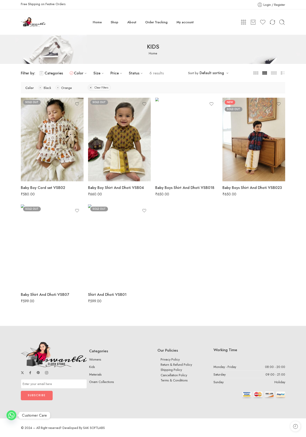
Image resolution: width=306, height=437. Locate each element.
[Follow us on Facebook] (30, 372)
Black (100, 155)
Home (97, 22)
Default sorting (212, 73)
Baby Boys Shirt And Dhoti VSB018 (184, 187)
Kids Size (26, 147)
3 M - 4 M (33, 160)
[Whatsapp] (11, 415)
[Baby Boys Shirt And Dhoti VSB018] (186, 140)
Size (96, 73)
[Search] (282, 22)
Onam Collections (101, 381)
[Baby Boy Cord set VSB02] (52, 140)
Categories (54, 73)
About (131, 22)
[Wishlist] (77, 104)
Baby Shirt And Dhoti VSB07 (45, 294)
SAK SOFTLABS (94, 427)
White (100, 268)
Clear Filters (101, 88)
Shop (114, 22)
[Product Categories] (243, 22)
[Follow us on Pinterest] (38, 372)
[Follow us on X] (22, 372)
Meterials (95, 374)
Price (114, 73)
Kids (92, 366)
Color (78, 73)
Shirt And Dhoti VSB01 (107, 294)
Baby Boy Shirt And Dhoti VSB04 (116, 187)
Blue (100, 275)
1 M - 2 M (33, 153)
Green (100, 162)
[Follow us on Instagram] (47, 373)
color (91, 149)
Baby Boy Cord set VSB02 (43, 187)
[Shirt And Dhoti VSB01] (119, 246)
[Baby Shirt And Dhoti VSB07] (52, 246)
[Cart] (253, 22)
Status (134, 73)
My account (185, 22)
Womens (95, 359)
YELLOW (100, 168)
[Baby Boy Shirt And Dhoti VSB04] (119, 140)
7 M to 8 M (33, 174)
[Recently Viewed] (295, 426)
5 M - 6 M (33, 167)
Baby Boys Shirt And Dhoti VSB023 (252, 187)
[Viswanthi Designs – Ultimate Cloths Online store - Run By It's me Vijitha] (33, 22)
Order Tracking (156, 22)
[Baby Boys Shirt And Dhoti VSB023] (253, 140)
